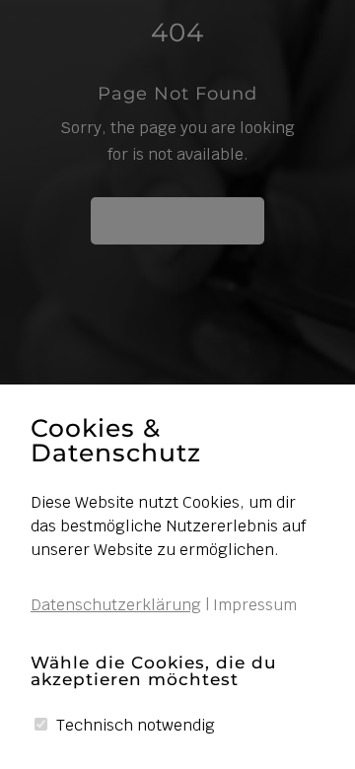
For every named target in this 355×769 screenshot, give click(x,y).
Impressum (255, 604)
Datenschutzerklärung (116, 604)
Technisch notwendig (135, 725)
